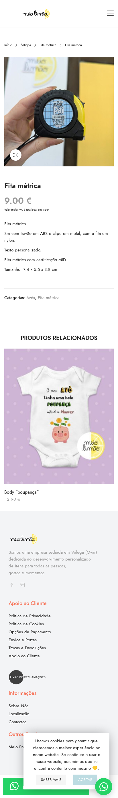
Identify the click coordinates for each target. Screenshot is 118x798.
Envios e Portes (23, 640)
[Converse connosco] (103, 786)
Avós (30, 298)
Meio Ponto (19, 747)
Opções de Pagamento (30, 632)
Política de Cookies (26, 624)
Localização (19, 714)
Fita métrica (48, 45)
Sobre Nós (18, 706)
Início (8, 45)
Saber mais (51, 779)
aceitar (85, 779)
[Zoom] (15, 155)
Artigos (26, 45)
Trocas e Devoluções (27, 648)
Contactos (17, 722)
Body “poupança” (21, 492)
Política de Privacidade (30, 616)
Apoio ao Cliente (24, 656)
